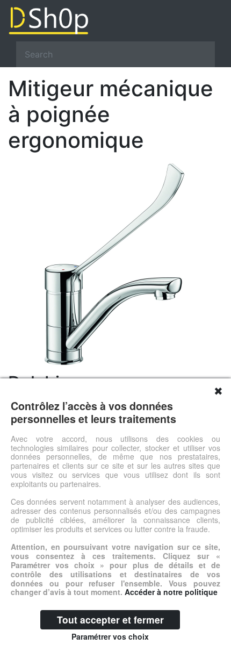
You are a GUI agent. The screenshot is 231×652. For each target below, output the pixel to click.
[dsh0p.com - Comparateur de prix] (115, 20)
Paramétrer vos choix (110, 636)
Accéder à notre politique (171, 591)
